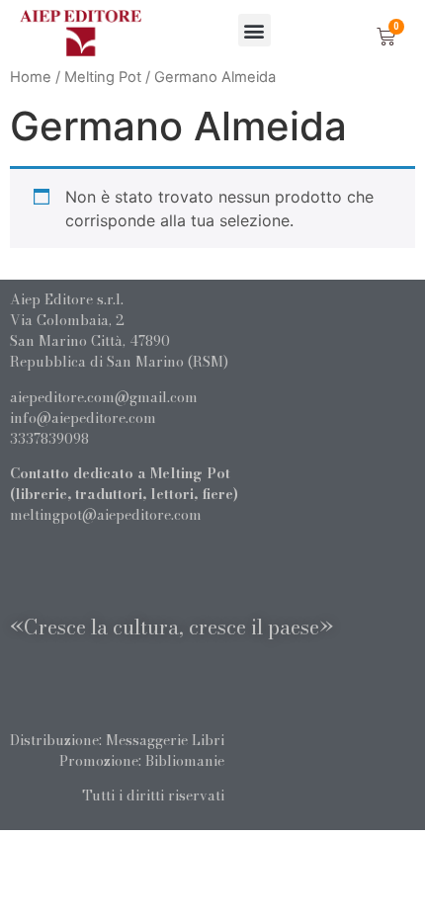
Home (30, 77)
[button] (254, 30)
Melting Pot (102, 77)
